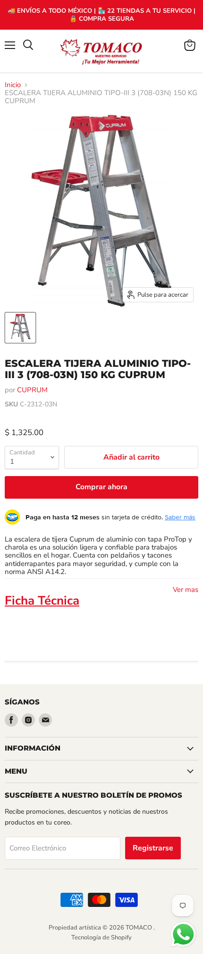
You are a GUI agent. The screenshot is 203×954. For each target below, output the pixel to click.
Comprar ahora (101, 487)
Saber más (180, 517)
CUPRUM (32, 390)
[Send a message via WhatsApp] (183, 934)
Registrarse (153, 848)
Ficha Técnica (42, 600)
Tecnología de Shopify (101, 937)
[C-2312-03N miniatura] (20, 328)
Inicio (13, 85)
